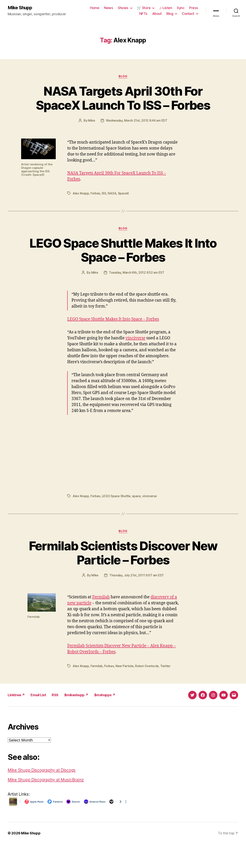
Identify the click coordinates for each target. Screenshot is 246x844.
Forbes (95, 193)
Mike (91, 120)
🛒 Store (144, 8)
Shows (123, 8)
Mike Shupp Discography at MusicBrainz (46, 779)
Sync (180, 8)
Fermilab (101, 597)
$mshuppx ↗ (105, 695)
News (108, 8)
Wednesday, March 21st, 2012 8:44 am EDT (136, 120)
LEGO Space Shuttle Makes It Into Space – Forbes (123, 250)
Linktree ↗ (16, 695)
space (136, 496)
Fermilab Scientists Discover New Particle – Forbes (123, 552)
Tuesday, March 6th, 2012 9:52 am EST (136, 272)
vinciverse (135, 338)
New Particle (125, 666)
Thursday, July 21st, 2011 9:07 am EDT (136, 575)
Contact (188, 14)
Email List (38, 695)
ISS (104, 193)
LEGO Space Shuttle (116, 496)
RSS (55, 695)
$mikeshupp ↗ (76, 695)
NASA (112, 193)
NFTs (143, 14)
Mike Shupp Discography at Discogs (42, 770)
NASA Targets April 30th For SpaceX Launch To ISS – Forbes (123, 98)
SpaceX (123, 193)
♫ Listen (165, 8)
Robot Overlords (147, 666)
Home (94, 8)
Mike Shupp (20, 7)
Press (193, 8)
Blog (169, 14)
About (157, 14)
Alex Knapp (81, 193)
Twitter (165, 666)
